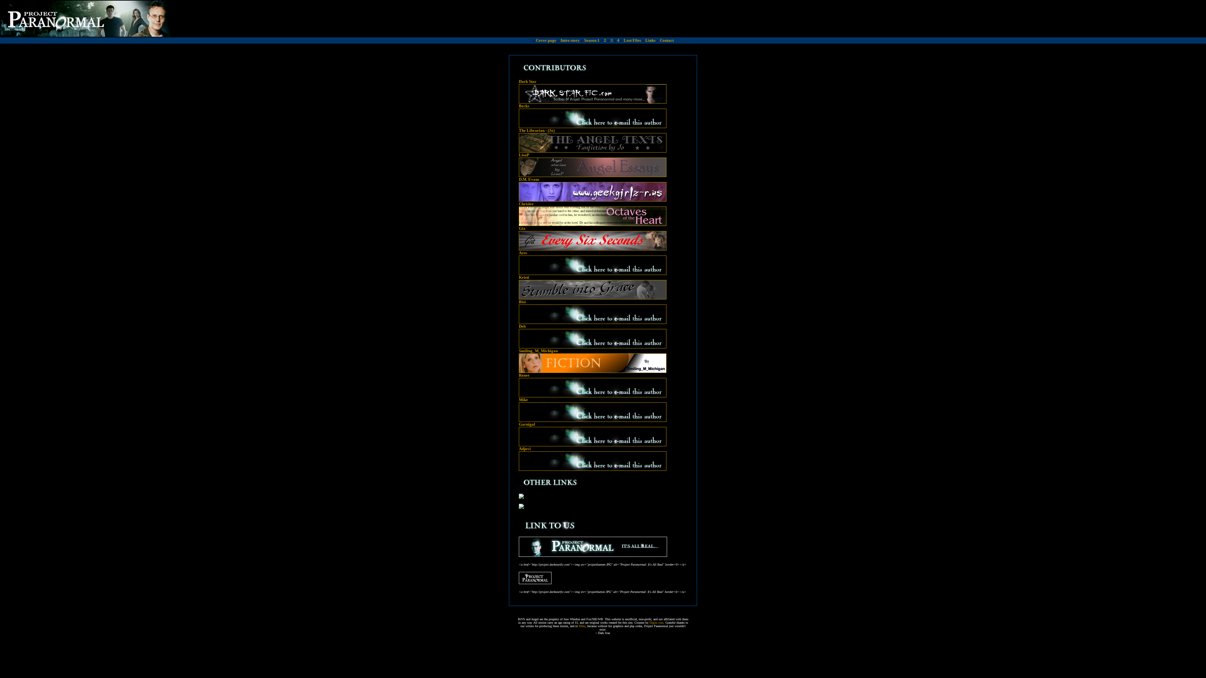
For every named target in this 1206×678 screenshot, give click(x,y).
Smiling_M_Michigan (538, 350)
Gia (522, 228)
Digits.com (656, 622)
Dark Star (527, 81)
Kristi (524, 277)
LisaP (524, 155)
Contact (667, 40)
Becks (524, 106)
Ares (523, 252)
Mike (523, 399)
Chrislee (526, 204)
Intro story (570, 40)
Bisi (522, 301)
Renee (524, 375)
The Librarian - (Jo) (537, 130)
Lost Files (632, 40)
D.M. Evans (529, 179)
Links (650, 40)
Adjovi (525, 448)
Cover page (546, 40)
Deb (522, 326)
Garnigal (527, 424)
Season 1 (592, 40)
